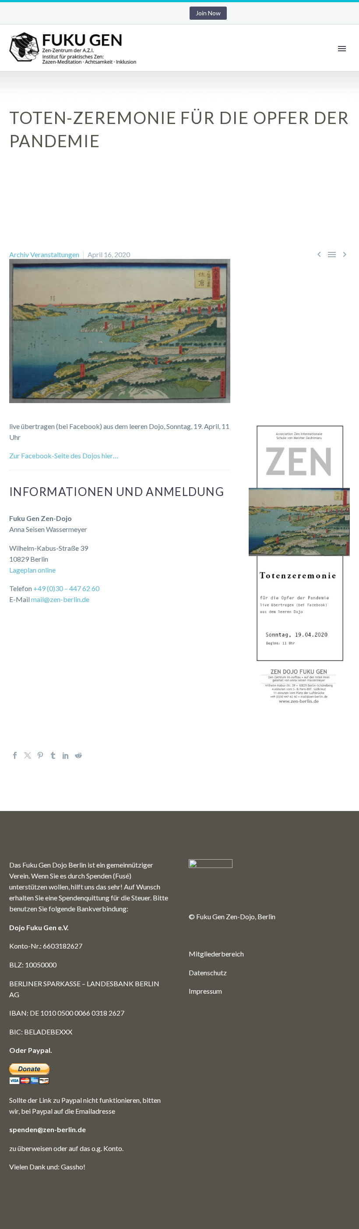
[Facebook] (14, 755)
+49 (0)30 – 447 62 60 (66, 588)
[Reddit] (78, 755)
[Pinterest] (40, 755)
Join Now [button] (208, 13)
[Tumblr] (52, 755)
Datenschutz (208, 972)
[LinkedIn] (65, 755)
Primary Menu (342, 48)
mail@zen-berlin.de (60, 599)
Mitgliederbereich (216, 953)
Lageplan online (32, 570)
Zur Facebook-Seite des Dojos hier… (63, 455)
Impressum (205, 991)
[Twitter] (27, 755)
